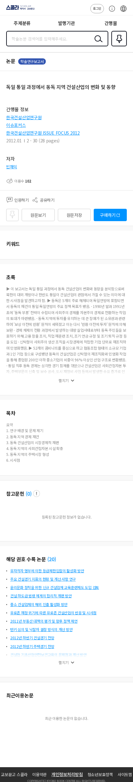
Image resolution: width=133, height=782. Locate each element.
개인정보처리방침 (67, 774)
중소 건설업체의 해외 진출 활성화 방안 (38, 604)
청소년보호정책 (100, 774)
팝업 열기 (36, 493)
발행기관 (66, 23)
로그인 (97, 8)
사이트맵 (125, 774)
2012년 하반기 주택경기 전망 (32, 646)
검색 (97, 43)
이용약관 (39, 774)
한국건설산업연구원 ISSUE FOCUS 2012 (43, 133)
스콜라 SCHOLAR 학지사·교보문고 (19, 9)
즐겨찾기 (118, 45)
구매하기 (108, 215)
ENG (123, 11)
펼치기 (63, 380)
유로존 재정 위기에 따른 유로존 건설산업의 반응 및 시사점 (53, 612)
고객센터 (110, 11)
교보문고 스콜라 (14, 774)
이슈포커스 (16, 125)
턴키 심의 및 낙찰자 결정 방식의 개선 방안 (41, 629)
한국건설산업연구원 (23, 117)
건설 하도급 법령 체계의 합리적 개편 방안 (41, 595)
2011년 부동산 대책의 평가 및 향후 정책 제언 (43, 621)
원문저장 (74, 215)
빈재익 (11, 167)
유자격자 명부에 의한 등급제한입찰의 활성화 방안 (47, 570)
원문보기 (38, 215)
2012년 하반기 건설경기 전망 (32, 637)
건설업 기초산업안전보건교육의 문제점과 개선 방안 (48, 654)
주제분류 (22, 23)
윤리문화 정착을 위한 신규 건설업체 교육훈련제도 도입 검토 (54, 587)
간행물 (111, 23)
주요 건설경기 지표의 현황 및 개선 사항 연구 (43, 579)
